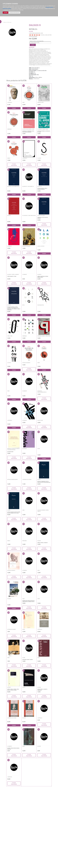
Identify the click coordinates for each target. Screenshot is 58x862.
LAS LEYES (9, 362)
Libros (4, 22)
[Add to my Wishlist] (8, 85)
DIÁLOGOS (9, 215)
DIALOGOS (24, 717)
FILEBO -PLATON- (40, 420)
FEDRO (38, 570)
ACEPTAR (5, 12)
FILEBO (38, 448)
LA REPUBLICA (24, 158)
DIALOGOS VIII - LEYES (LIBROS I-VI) (28, 186)
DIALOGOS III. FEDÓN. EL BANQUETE (13, 274)
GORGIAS (8, 158)
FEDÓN (38, 598)
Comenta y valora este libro (46, 34)
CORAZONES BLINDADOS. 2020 (36, 33)
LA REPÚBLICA (9, 102)
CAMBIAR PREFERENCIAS (14, 12)
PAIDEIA (23, 629)
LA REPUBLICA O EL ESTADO (26, 479)
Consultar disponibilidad (14, 165)
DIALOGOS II (39, 274)
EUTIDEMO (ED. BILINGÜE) (11, 629)
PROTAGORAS (24, 540)
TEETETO (23, 687)
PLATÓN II (39, 479)
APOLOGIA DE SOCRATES (26, 362)
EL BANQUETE (9, 246)
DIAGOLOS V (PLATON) (41, 215)
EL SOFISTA (39, 158)
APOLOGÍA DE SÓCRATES (26, 246)
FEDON (38, 362)
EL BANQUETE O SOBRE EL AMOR (42, 129)
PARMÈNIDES (9, 129)
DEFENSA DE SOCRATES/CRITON (12, 479)
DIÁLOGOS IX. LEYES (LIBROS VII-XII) (13, 186)
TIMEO (23, 102)
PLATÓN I (8, 510)
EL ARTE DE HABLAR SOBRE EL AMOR (28, 129)
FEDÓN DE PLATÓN (40, 102)
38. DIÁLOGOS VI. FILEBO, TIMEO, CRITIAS (29, 215)
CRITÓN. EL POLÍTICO (40, 246)
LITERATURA (8, 22)
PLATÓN (23, 657)
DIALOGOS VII (39, 186)
